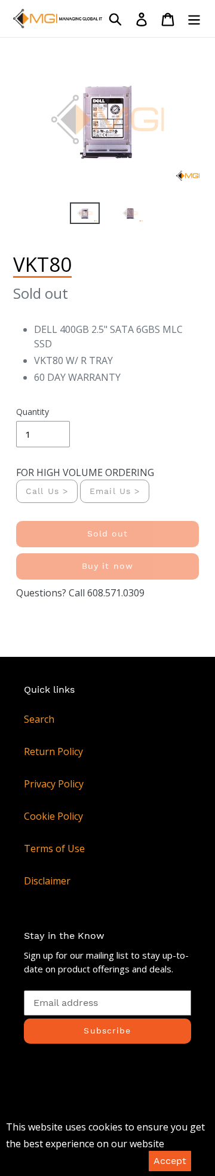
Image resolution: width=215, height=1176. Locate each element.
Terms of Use (54, 848)
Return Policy (53, 751)
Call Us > (47, 491)
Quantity (32, 411)
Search (39, 719)
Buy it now (107, 566)
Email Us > (115, 491)
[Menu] (194, 18)
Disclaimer (47, 880)
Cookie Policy (53, 816)
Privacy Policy (54, 783)
